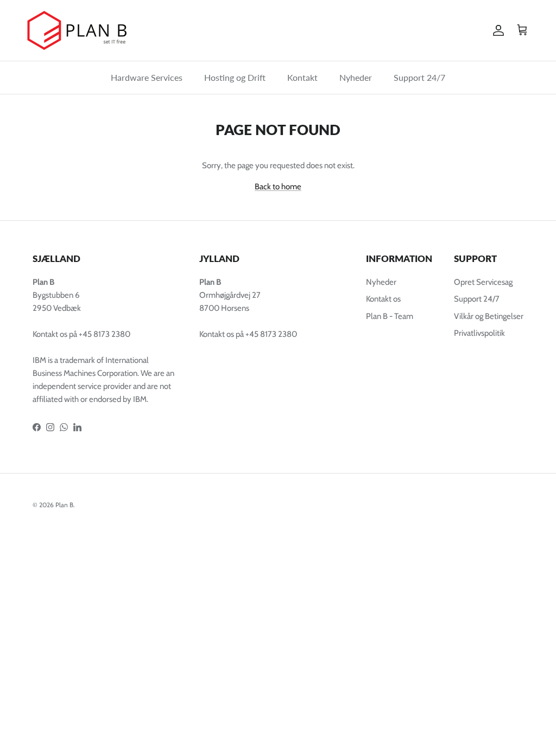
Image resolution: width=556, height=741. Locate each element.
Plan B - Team (389, 316)
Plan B (64, 505)
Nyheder (355, 77)
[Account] (496, 30)
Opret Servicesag (483, 282)
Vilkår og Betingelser (488, 316)
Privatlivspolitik (479, 333)
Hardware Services (146, 77)
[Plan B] (81, 30)
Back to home (278, 186)
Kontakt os (383, 299)
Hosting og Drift (235, 77)
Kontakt (302, 77)
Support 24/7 (419, 77)
